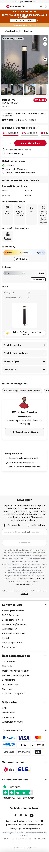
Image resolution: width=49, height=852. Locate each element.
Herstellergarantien (12, 642)
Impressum (8, 717)
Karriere (6, 675)
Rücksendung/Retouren (14, 624)
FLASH (23, 20)
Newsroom (7, 689)
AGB (4, 708)
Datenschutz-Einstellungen (16, 821)
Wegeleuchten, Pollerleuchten (19, 31)
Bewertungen (11, 361)
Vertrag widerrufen (13, 610)
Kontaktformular (37, 578)
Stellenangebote (20, 675)
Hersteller (24, 594)
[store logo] (17, 6)
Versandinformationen (13, 633)
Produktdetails (12, 345)
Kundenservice (12, 605)
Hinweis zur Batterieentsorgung (31, 825)
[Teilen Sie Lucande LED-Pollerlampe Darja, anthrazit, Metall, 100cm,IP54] (45, 44)
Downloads (10, 369)
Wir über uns (8, 661)
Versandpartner (13, 762)
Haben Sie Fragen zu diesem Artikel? (27, 333)
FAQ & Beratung (10, 615)
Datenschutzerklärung (24, 584)
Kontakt (6, 638)
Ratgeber (19, 693)
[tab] (24, 626)
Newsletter (7, 666)
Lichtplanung (8, 679)
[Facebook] (17, 816)
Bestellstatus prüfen (12, 619)
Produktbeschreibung (16, 353)
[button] (6, 89)
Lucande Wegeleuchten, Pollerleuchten (22, 390)
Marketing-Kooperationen (15, 670)
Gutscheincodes (10, 684)
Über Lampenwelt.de (16, 656)
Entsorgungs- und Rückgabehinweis (25, 829)
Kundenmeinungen (15, 779)
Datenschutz (8, 712)
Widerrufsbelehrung (12, 721)
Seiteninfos (9, 702)
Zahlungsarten (9, 628)
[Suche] (41, 6)
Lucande (28, 190)
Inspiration (7, 693)
